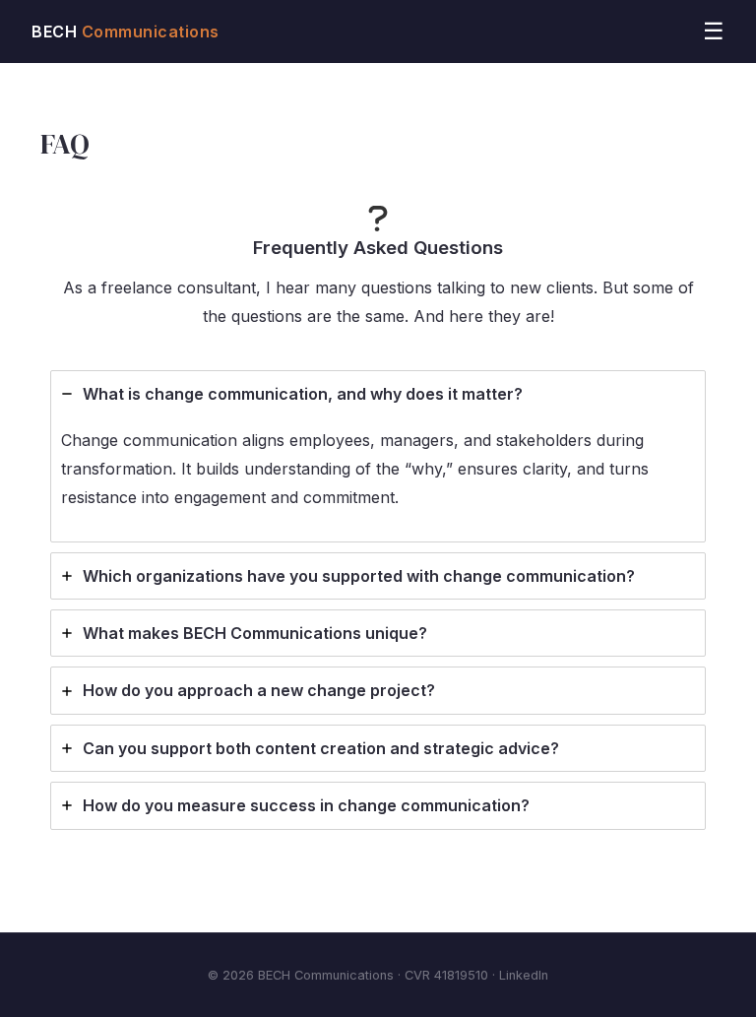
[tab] (378, 456)
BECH (126, 31)
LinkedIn (523, 975)
